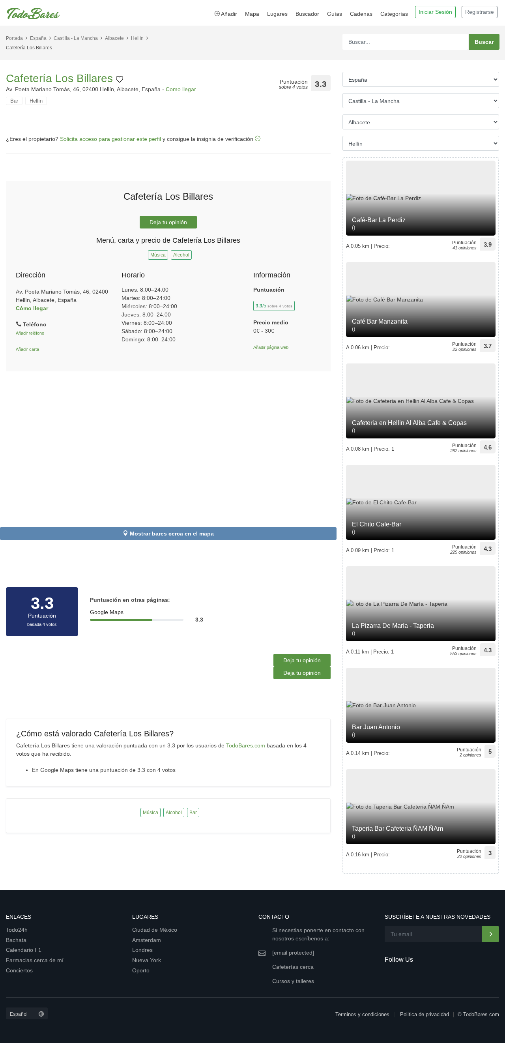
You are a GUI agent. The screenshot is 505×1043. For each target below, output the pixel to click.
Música (158, 255)
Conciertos (19, 970)
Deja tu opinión (168, 222)
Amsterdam (146, 940)
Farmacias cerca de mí (35, 960)
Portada (14, 38)
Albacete (114, 38)
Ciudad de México (154, 930)
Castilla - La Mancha (76, 38)
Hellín (137, 38)
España (38, 38)
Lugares (277, 14)
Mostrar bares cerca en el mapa (172, 533)
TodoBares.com (245, 745)
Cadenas (361, 14)
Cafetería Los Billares (61, 78)
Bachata (16, 940)
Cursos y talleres (293, 981)
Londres (142, 950)
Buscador (307, 14)
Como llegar (181, 89)
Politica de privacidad (424, 1014)
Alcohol (181, 255)
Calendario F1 (23, 950)
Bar (14, 101)
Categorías (394, 14)
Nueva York (146, 960)
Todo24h (17, 930)
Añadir (228, 14)
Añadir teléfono (30, 333)
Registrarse (479, 12)
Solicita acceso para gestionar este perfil (110, 139)
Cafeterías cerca (293, 967)
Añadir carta (27, 349)
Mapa (252, 14)
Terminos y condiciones (362, 1014)
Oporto (141, 970)
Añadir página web (270, 347)
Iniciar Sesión (435, 12)
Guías (334, 14)
